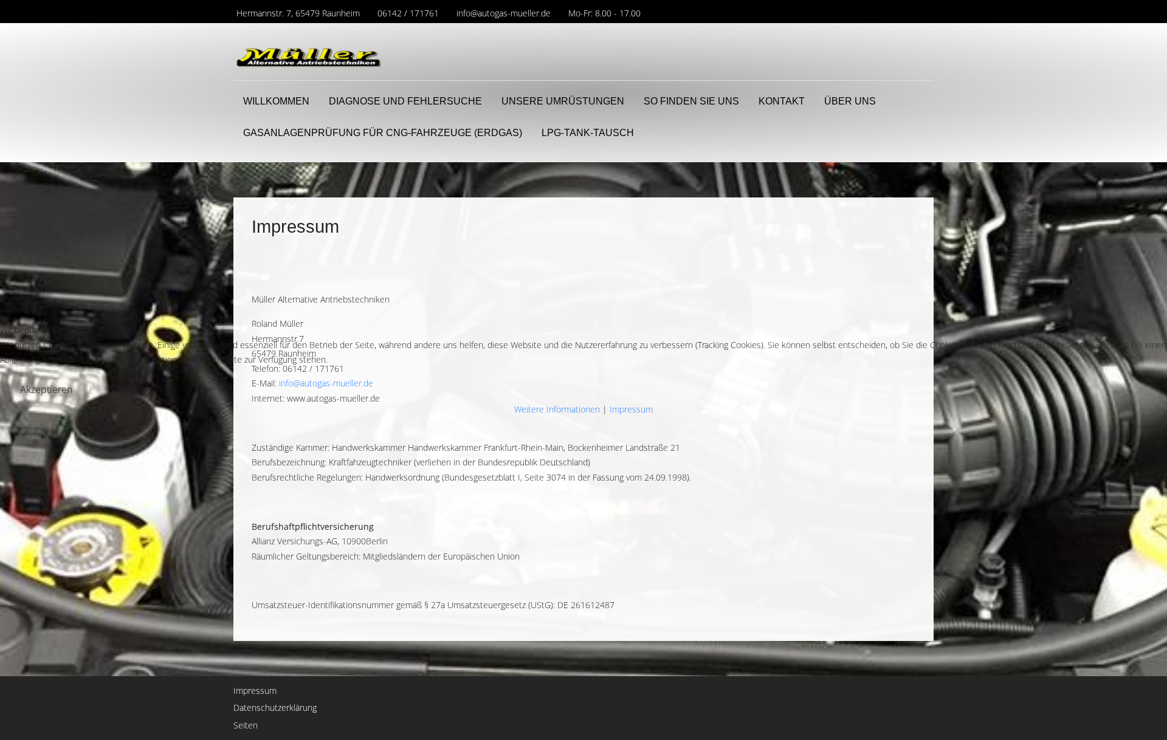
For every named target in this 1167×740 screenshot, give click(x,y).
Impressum (631, 409)
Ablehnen (136, 389)
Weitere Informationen (557, 409)
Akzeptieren (46, 389)
